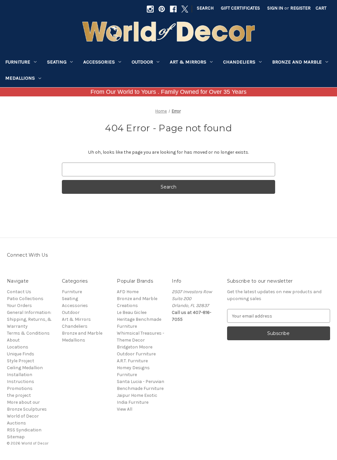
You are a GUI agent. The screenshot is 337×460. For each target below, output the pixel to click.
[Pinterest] (161, 9)
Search (205, 8)
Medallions (20, 78)
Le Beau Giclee (131, 312)
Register (300, 8)
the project (19, 395)
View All (124, 409)
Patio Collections (25, 298)
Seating (56, 62)
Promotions (20, 388)
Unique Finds (20, 354)
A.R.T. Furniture (132, 361)
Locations (17, 347)
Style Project (20, 361)
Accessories (99, 62)
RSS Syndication (24, 430)
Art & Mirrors (188, 62)
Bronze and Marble (297, 62)
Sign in (275, 8)
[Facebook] (173, 9)
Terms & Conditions (28, 333)
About (13, 340)
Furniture (17, 62)
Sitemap (16, 437)
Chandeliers (239, 62)
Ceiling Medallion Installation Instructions (25, 374)
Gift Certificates (240, 8)
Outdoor (142, 62)
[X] (184, 9)
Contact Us (19, 291)
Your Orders (19, 305)
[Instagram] (150, 9)
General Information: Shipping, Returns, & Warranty (29, 319)
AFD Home (128, 291)
